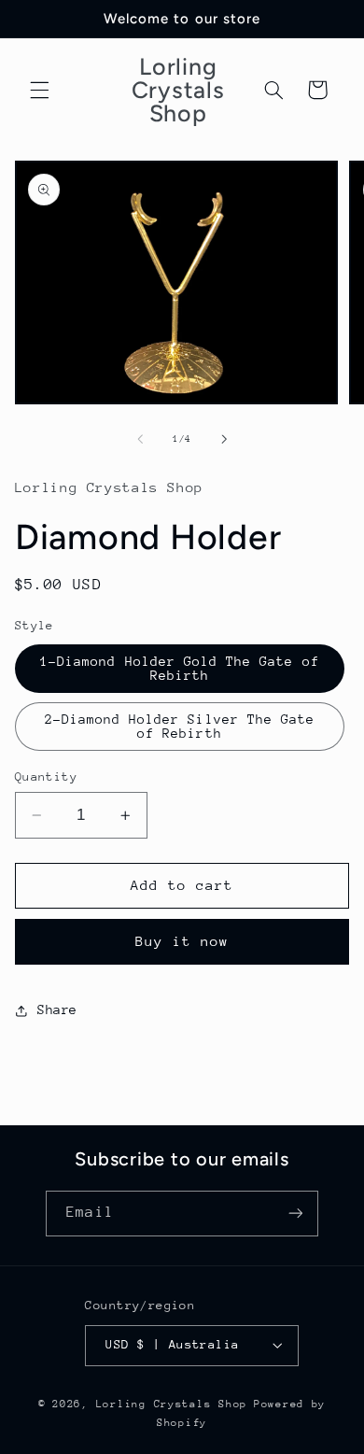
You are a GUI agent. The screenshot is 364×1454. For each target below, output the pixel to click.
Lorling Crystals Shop (171, 1404)
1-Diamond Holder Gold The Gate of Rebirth (179, 668)
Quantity (46, 776)
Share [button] (57, 1009)
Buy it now (182, 941)
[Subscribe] (294, 1213)
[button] (39, 89)
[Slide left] (140, 439)
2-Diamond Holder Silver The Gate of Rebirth (180, 726)
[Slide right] (224, 439)
